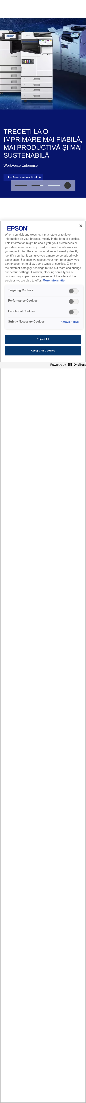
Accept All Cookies (43, 350)
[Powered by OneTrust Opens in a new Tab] (67, 365)
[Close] (81, 226)
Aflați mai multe (20, 175)
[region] (43, 662)
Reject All (43, 339)
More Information (54, 280)
